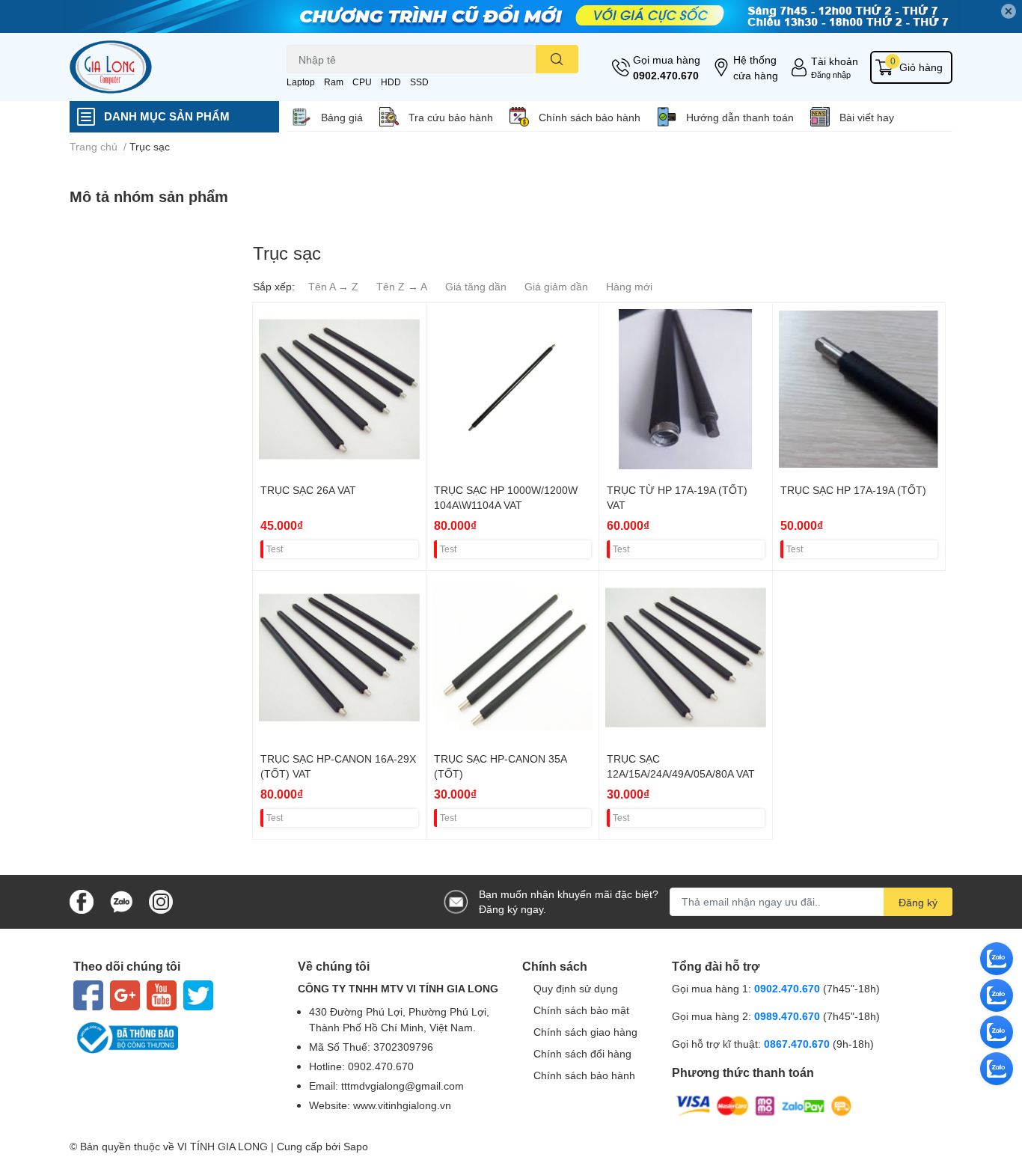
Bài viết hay (866, 117)
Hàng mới (629, 286)
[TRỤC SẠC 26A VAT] (339, 389)
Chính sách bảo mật (581, 1010)
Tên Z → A (401, 286)
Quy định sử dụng (575, 988)
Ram (333, 82)
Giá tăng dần (476, 286)
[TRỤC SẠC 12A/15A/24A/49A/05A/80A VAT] (685, 657)
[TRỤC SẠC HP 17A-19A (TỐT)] (859, 389)
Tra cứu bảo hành (451, 117)
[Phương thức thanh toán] (764, 1104)
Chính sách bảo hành (589, 117)
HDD (391, 82)
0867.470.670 (798, 1043)
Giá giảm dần (556, 286)
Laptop (301, 82)
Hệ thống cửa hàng (755, 67)
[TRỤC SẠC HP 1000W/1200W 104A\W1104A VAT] (512, 389)
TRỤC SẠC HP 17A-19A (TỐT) (853, 489)
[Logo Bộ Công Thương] (174, 1038)
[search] (557, 59)
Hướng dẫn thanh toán (740, 117)
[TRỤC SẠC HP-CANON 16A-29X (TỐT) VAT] (339, 657)
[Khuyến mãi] (511, 16)
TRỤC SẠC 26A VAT (308, 489)
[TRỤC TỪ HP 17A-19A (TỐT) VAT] (685, 389)
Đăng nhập (831, 74)
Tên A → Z (333, 286)
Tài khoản (834, 61)
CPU (362, 82)
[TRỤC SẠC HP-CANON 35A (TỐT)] (512, 657)
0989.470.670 (788, 1016)
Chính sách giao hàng (585, 1031)
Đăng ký (918, 902)
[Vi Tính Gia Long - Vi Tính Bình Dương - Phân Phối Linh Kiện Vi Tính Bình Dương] (162, 67)
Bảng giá (342, 117)
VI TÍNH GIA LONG (222, 1146)
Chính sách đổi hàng (582, 1053)
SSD (419, 82)
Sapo (355, 1146)
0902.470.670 (666, 75)
